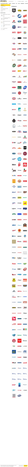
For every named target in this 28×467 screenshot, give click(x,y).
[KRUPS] (25, 186)
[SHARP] (19, 313)
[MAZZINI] (19, 219)
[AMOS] (19, 27)
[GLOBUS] (13, 148)
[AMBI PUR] (13, 27)
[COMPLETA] (13, 76)
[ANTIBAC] (25, 27)
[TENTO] (13, 346)
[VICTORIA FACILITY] (25, 368)
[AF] (19, 16)
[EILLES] (25, 109)
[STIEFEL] (19, 329)
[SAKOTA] (25, 296)
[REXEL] (19, 280)
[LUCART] (19, 208)
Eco (16, 3)
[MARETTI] (13, 214)
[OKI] (25, 241)
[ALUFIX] (25, 21)
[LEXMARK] (19, 203)
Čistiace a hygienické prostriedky (4, 8)
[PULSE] (13, 274)
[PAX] (13, 258)
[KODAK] (13, 181)
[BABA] (13, 43)
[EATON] (19, 104)
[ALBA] (13, 21)
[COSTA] (13, 82)
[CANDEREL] (19, 54)
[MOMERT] (19, 225)
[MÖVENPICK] (25, 208)
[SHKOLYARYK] (13, 318)
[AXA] (25, 38)
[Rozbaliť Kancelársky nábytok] (9, 9)
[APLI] (19, 32)
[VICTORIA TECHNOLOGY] (13, 379)
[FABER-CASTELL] (19, 126)
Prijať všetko (25, 465)
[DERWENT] (13, 87)
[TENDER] (25, 340)
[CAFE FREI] (13, 54)
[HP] (19, 159)
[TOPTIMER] (19, 351)
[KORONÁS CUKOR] (13, 186)
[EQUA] (13, 120)
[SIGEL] (25, 318)
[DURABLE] (19, 98)
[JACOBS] (19, 170)
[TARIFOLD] (19, 335)
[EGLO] (19, 109)
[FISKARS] (13, 137)
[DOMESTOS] (25, 87)
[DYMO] (13, 104)
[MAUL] (19, 214)
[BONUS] (13, 49)
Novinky (13, 3)
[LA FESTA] (25, 192)
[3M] (13, 16)
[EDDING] (13, 109)
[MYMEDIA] (13, 236)
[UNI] (25, 362)
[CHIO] (25, 159)
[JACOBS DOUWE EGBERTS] (13, 170)
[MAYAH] (13, 219)
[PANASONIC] (13, 252)
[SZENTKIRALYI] (13, 335)
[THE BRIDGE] (25, 346)
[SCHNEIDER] (19, 318)
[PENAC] (25, 258)
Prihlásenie (20, 1)
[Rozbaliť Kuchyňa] (9, 10)
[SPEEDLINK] (13, 324)
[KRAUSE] (19, 186)
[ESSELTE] (25, 120)
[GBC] (13, 142)
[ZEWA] (19, 395)
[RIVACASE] (13, 291)
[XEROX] (19, 390)
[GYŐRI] (19, 148)
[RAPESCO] (19, 274)
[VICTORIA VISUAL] (19, 379)
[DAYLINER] (25, 82)
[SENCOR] (13, 313)
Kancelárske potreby (4, 3)
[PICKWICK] (25, 263)
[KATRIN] (19, 175)
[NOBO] (19, 241)
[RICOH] (19, 285)
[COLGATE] (13, 71)
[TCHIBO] (13, 351)
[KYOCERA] (19, 192)
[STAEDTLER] (25, 324)
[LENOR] (13, 203)
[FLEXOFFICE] (19, 137)
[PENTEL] (13, 263)
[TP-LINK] (13, 357)
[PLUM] (19, 269)
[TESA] (19, 346)
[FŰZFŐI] (13, 126)
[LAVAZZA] (13, 197)
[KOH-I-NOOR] (19, 181)
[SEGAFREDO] (25, 307)
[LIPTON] (25, 203)
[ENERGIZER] (19, 115)
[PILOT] (13, 269)
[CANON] (25, 54)
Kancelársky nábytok (3, 9)
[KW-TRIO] (13, 192)
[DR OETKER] (13, 98)
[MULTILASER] (19, 230)
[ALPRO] (19, 21)
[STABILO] (19, 324)
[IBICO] (13, 164)
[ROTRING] (19, 291)
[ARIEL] (25, 32)
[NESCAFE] (19, 236)
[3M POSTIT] (19, 10)
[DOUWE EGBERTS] (19, 93)
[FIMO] (19, 131)
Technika (2, 7)
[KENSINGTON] (25, 175)
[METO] (25, 219)
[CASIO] (19, 60)
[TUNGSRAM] (19, 362)
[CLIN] (19, 65)
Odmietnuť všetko (21, 465)
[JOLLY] (13, 175)
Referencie (22, 3)
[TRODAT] (19, 357)
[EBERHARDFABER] (25, 104)
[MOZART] (25, 225)
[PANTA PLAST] (19, 252)
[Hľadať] (15, 1)
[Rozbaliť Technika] (9, 7)
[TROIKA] (25, 357)
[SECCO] (19, 307)
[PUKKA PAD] (25, 269)
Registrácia (23, 1)
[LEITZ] (25, 197)
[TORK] (25, 351)
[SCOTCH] (13, 307)
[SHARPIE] (25, 313)
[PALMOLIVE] (25, 247)
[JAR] (25, 170)
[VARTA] (13, 368)
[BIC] (19, 43)
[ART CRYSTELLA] (13, 38)
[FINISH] (25, 131)
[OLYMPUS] (13, 247)
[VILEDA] (13, 384)
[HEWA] (13, 159)
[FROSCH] (25, 137)
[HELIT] (25, 148)
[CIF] (13, 65)
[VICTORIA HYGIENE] (13, 373)
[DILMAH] (19, 87)
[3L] (13, 10)
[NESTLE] (25, 236)
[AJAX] (25, 16)
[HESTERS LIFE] (25, 153)
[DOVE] (25, 93)
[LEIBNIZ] (19, 197)
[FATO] (25, 126)
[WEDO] (13, 390)
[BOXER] (19, 49)
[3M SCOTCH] (25, 10)
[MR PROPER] (13, 230)
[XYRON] (25, 390)
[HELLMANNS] (13, 153)
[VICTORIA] (25, 379)
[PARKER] (25, 252)
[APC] (13, 32)
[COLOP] (25, 71)
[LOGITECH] (13, 208)
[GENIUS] (19, 142)
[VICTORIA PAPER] (25, 373)
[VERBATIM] (19, 368)
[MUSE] (25, 230)
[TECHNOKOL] (19, 340)
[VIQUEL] (19, 384)
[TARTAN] (25, 335)
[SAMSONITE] (13, 302)
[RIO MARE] (25, 285)
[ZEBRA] (13, 395)
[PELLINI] (19, 258)
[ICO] (19, 164)
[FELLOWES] (13, 131)
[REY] (25, 280)
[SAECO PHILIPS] (13, 296)
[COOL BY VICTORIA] (25, 76)
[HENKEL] (19, 153)
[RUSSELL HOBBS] (25, 291)
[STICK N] (13, 329)
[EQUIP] (19, 120)
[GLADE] (25, 142)
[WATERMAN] (25, 384)
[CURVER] (19, 82)
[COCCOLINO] (25, 65)
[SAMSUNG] (19, 302)
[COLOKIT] (19, 71)
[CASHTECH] (13, 60)
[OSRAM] (19, 247)
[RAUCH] (13, 280)
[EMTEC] (13, 115)
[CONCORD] (19, 76)
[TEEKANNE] (13, 340)
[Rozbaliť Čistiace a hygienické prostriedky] (9, 8)
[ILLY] (25, 164)
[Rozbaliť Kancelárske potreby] (9, 6)
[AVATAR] (19, 38)
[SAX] (25, 302)
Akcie (19, 3)
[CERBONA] (25, 60)
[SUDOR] (25, 329)
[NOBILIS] (13, 241)
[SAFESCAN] (19, 296)
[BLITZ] (25, 43)
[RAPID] (25, 274)
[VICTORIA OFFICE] (19, 373)
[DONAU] (13, 93)
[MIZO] (13, 225)
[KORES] (25, 181)
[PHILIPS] (19, 263)
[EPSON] (25, 115)
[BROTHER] (25, 49)
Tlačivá (10, 3)
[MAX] (25, 214)
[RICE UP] (13, 285)
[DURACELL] (25, 98)
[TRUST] (13, 362)
